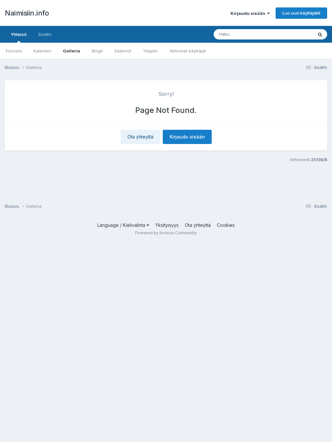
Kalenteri (42, 50)
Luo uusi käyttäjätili (301, 13)
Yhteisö (19, 34)
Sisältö (45, 34)
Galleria (71, 50)
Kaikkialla (295, 34)
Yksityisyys (167, 225)
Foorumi (14, 50)
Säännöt (122, 50)
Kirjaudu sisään (249, 13)
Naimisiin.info (27, 13)
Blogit (97, 50)
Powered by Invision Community (166, 232)
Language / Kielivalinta (122, 225)
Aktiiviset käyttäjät (188, 50)
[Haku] (320, 34)
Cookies (226, 225)
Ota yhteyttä (140, 136)
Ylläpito (150, 50)
